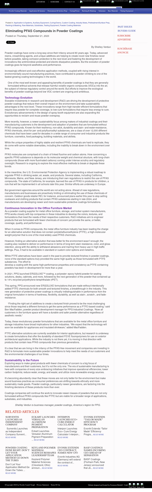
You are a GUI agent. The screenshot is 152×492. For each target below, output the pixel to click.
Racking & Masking (13, 25)
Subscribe (54, 2)
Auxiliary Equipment (41, 22)
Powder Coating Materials (70, 25)
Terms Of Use (55, 485)
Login (126, 485)
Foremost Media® (116, 485)
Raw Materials (28, 25)
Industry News (81, 22)
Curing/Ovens (55, 22)
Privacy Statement (43, 485)
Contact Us (70, 2)
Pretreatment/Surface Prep (99, 22)
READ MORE (10, 437)
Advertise (40, 2)
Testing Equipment (51, 25)
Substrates (38, 25)
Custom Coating (68, 22)
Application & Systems (23, 22)
